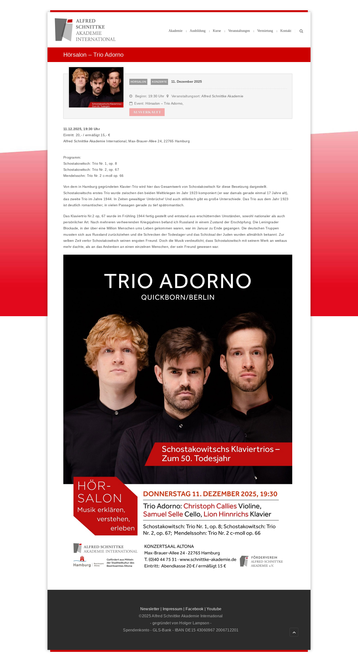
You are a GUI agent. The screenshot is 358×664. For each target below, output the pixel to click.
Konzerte (159, 81)
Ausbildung (198, 31)
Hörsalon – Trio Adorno (163, 103)
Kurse (217, 31)
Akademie (175, 31)
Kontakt (285, 31)
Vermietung (265, 31)
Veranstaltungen (239, 31)
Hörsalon (138, 81)
